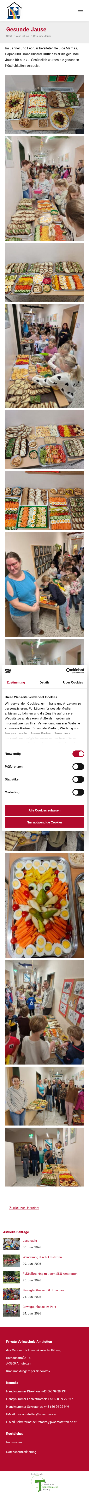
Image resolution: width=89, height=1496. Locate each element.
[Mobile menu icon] (80, 10)
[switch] (78, 766)
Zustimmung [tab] (16, 682)
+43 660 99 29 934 (53, 1391)
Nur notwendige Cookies (45, 822)
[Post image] (11, 1244)
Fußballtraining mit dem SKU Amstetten (50, 1274)
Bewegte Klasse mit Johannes (43, 1290)
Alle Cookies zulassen (44, 810)
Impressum (14, 1442)
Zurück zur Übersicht (24, 1208)
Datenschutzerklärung (21, 1452)
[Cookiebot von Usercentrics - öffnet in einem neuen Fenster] (66, 671)
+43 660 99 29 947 (60, 1399)
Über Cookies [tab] (73, 682)
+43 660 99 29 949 (56, 1407)
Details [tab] (45, 682)
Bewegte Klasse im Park (39, 1307)
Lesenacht (30, 1241)
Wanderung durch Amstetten (42, 1257)
